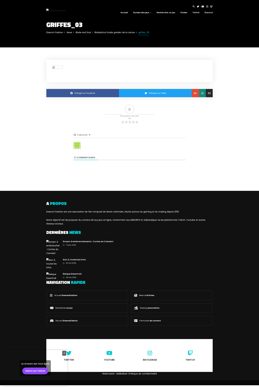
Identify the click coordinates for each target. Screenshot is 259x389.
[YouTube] (203, 7)
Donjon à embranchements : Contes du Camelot (88, 241)
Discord (209, 12)
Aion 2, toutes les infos (74, 259)
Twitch (195, 12)
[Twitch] (211, 7)
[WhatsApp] (202, 93)
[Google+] (195, 93)
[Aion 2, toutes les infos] (53, 263)
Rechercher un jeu (166, 12)
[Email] (209, 93)
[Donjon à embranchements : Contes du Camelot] (53, 247)
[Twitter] (199, 7)
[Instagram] (208, 7)
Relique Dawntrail (72, 273)
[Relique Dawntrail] (53, 276)
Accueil (124, 12)
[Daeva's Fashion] (55, 10)
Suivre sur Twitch (35, 370)
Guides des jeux (141, 12)
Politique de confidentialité (143, 373)
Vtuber (183, 12)
